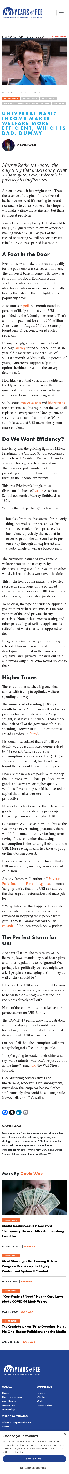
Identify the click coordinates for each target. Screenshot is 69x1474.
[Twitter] (12, 1112)
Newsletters (42, 1393)
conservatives (30, 402)
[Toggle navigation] (61, 12)
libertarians (56, 402)
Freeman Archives (45, 1405)
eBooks (40, 1401)
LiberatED (6, 1426)
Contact (5, 1393)
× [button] (65, 1434)
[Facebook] (5, 1112)
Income (9, 103)
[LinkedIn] (19, 1112)
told (33, 1065)
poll (26, 305)
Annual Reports (9, 1401)
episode (8, 925)
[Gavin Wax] (8, 145)
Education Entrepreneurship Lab (16, 1422)
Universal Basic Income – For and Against (31, 881)
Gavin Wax (26, 145)
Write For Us (42, 1397)
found (33, 733)
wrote (38, 490)
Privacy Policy (8, 1409)
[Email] (25, 1112)
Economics (11, 98)
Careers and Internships (12, 1397)
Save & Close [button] (34, 1458)
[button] (34, 1468)
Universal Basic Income (33, 103)
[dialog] (34, 1452)
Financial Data (8, 1405)
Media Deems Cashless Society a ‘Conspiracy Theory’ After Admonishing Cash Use (33, 1231)
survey (20, 348)
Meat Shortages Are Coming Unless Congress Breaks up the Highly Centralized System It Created (29, 1266)
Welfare (59, 103)
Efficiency (48, 98)
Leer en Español (58, 36)
